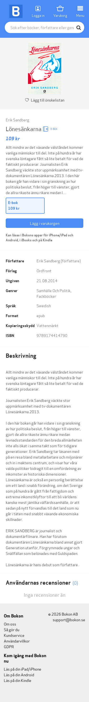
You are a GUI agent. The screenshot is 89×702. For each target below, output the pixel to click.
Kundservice (14, 635)
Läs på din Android (19, 674)
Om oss (10, 623)
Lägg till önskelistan (47, 99)
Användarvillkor (17, 640)
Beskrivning (21, 355)
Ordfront (44, 270)
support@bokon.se (68, 619)
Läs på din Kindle (17, 680)
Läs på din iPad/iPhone (22, 669)
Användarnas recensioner (42, 582)
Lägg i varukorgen (44, 223)
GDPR (9, 646)
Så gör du (11, 629)
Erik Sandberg (17, 119)
